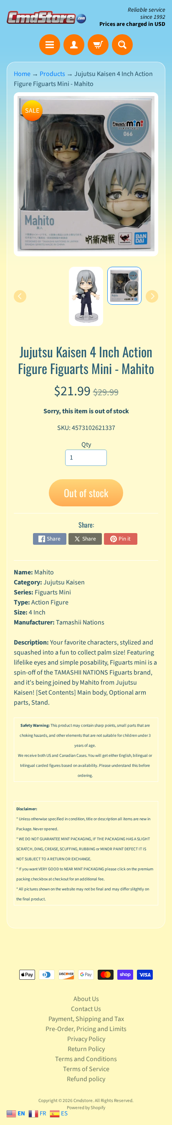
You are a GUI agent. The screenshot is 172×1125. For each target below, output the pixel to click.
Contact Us (86, 1009)
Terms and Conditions (86, 1059)
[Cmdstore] (46, 17)
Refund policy (86, 1079)
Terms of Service (86, 1069)
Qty (86, 444)
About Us (86, 999)
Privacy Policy (86, 1039)
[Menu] (49, 44)
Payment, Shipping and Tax (86, 1019)
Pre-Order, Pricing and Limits (86, 1029)
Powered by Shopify (86, 1108)
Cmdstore (83, 1100)
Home (22, 73)
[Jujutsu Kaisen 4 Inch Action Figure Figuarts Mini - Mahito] (124, 286)
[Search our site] (122, 44)
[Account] (73, 44)
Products (52, 73)
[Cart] (98, 44)
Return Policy (86, 1049)
